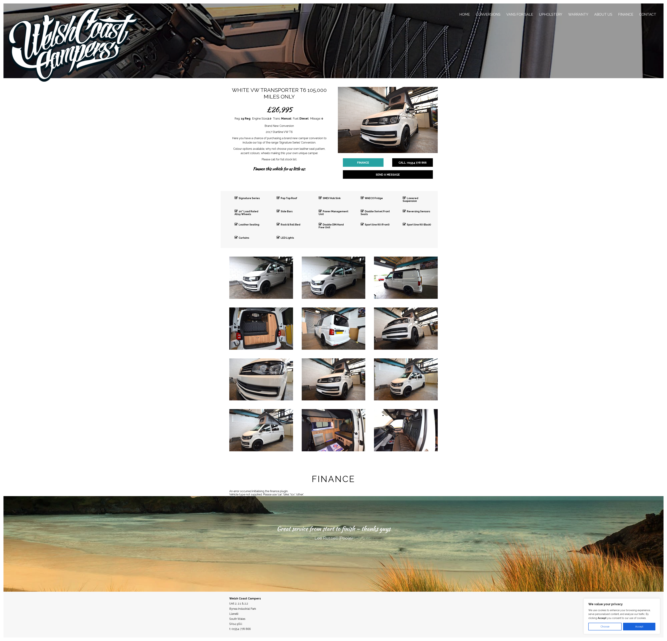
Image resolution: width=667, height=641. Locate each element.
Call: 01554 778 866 (412, 162)
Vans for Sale (519, 14)
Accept (639, 626)
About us (603, 14)
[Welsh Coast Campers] (73, 45)
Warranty (578, 14)
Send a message (388, 174)
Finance (625, 14)
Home (464, 14)
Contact (647, 14)
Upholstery (550, 14)
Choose (604, 626)
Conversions (488, 14)
